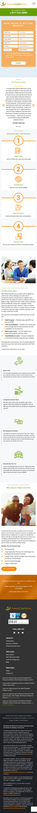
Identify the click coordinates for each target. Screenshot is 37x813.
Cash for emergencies (12, 659)
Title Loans (10, 651)
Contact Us (9, 673)
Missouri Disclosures (14, 697)
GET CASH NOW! (9, 569)
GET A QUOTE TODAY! (18, 10)
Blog (7, 662)
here (17, 783)
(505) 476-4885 (13, 806)
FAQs (7, 671)
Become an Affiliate (12, 643)
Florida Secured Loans (13, 646)
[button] (34, 3)
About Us (9, 638)
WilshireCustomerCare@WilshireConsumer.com (15, 772)
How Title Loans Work (12, 657)
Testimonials (10, 641)
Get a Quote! (10, 654)
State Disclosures (28, 754)
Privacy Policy (10, 57)
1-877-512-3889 (18, 12)
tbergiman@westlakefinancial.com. (12, 795)
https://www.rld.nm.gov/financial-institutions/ (14, 808)
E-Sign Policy (26, 55)
